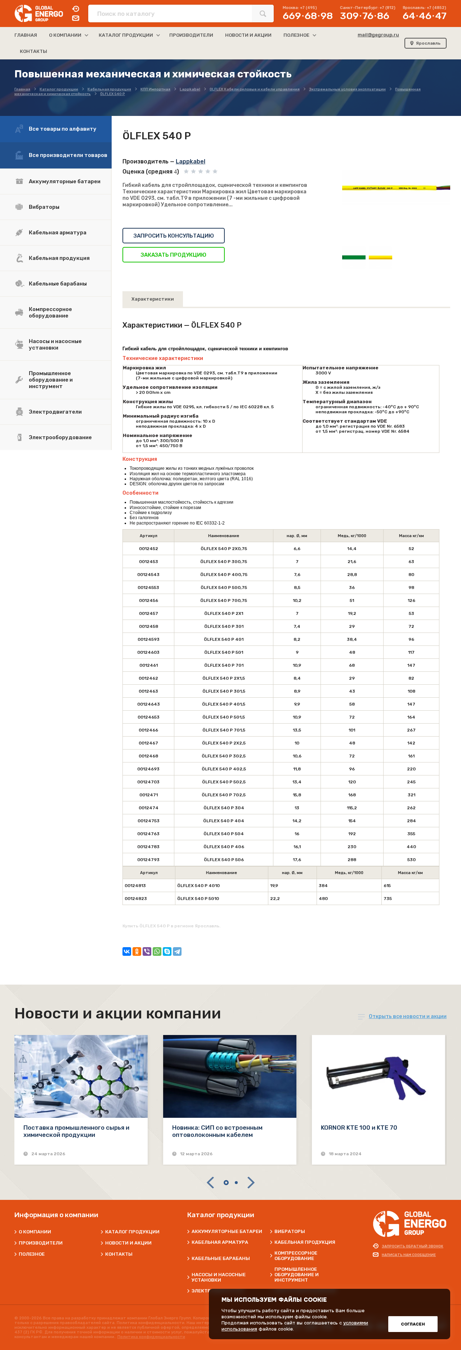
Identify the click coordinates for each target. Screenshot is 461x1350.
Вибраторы (44, 207)
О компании (35, 1231)
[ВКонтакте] (126, 951)
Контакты (119, 1254)
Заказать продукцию (173, 255)
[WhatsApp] (157, 951)
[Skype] (167, 951)
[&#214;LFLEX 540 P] (396, 188)
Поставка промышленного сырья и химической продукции (76, 1131)
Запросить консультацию (174, 236)
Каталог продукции (132, 1231)
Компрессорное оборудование (50, 312)
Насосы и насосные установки (55, 344)
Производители (41, 1243)
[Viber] (147, 951)
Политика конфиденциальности (151, 1337)
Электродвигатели (55, 412)
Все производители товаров (68, 155)
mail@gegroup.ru (378, 34)
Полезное (32, 1254)
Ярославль (428, 43)
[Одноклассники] (137, 951)
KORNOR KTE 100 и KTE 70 (359, 1127)
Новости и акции (128, 1243)
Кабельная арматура (57, 232)
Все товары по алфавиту (63, 129)
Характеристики (152, 299)
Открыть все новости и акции (408, 1016)
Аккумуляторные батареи (64, 181)
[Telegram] (177, 951)
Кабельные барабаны (58, 283)
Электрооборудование (60, 437)
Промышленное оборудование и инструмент (51, 380)
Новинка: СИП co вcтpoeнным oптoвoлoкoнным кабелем (217, 1131)
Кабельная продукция (59, 258)
